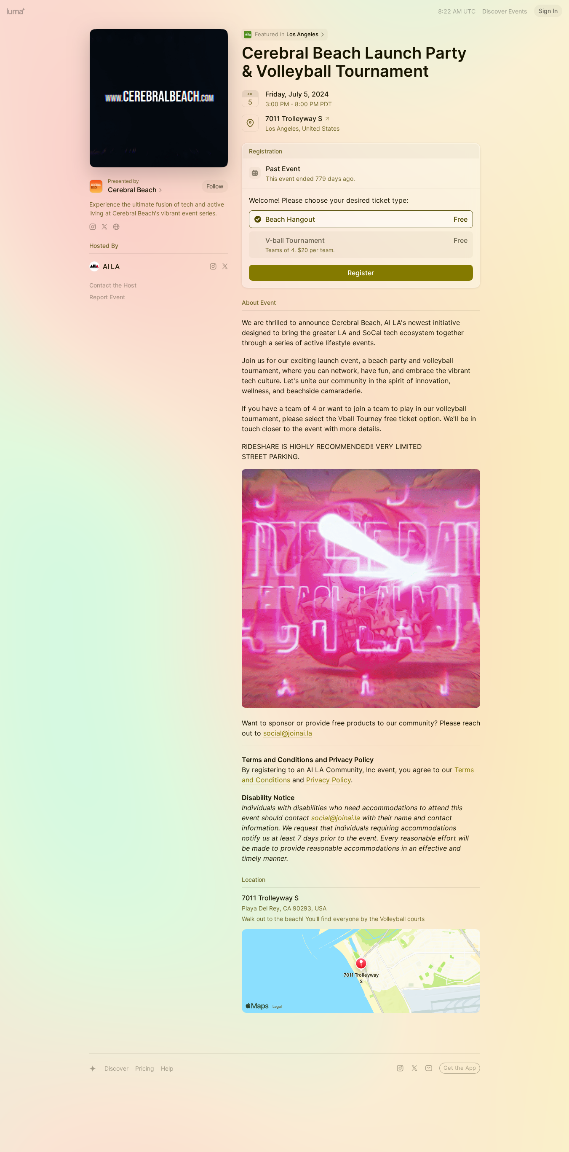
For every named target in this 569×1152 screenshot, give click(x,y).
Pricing (144, 1068)
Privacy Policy (327, 780)
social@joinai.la (287, 733)
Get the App (459, 1067)
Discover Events (504, 11)
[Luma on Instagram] (400, 1068)
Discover (116, 1068)
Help (167, 1068)
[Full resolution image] (361, 588)
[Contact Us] (429, 1068)
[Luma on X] (414, 1068)
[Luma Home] (16, 11)
